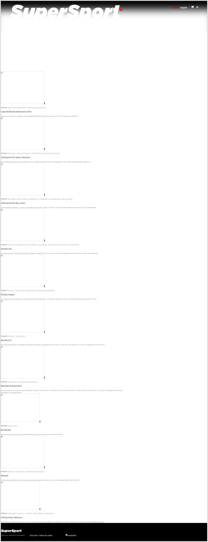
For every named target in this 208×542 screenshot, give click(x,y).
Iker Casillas (12, 199)
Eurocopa (11, 245)
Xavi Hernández (67, 199)
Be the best (6, 430)
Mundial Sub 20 (33, 199)
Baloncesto (12, 107)
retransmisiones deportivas (45, 290)
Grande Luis (6, 248)
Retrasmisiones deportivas (36, 107)
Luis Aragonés (42, 245)
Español (175, 7)
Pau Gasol (46, 153)
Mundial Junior (37, 153)
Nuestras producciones (24, 27)
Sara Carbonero (55, 199)
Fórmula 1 (11, 336)
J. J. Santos (28, 513)
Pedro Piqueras (38, 513)
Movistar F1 (6, 340)
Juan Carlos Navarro (24, 153)
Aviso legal (34, 535)
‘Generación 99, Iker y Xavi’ (13, 203)
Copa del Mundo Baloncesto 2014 (16, 111)
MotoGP (4, 475)
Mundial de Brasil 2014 (11, 386)
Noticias (43, 27)
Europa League (8, 294)
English (184, 7)
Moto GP (11, 471)
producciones (21, 107)
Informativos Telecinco (16, 513)
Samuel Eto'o (63, 245)
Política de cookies (46, 535)
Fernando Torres (21, 245)
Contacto (57, 27)
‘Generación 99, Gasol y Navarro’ (16, 157)
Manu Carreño (22, 199)
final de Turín (19, 290)
